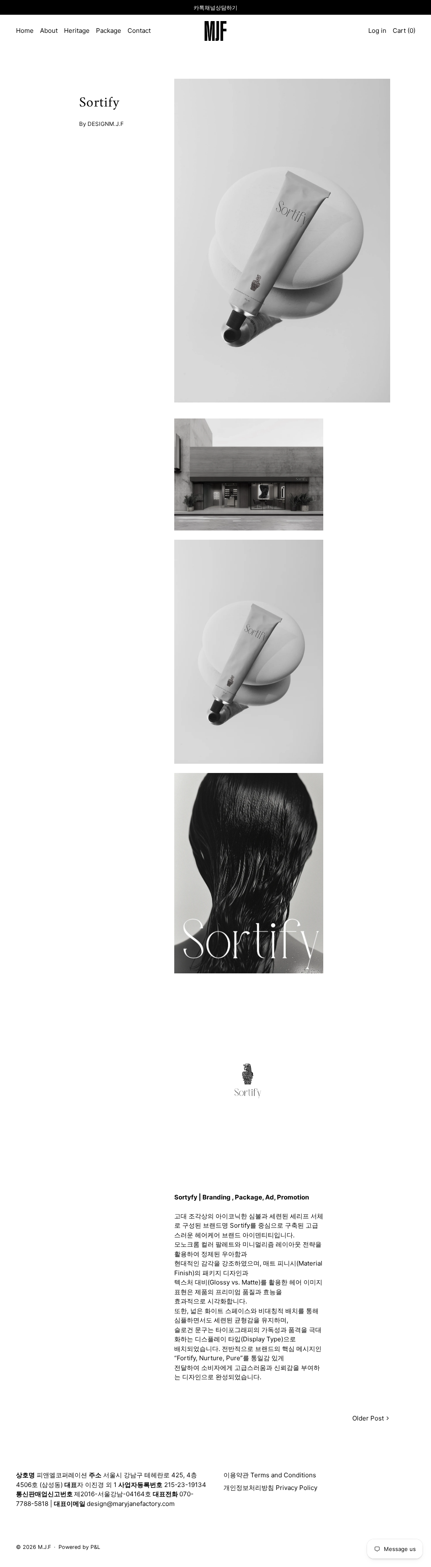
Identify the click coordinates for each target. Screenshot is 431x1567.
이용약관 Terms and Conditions (269, 1475)
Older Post (368, 1418)
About (49, 31)
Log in (377, 31)
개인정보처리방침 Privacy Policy (270, 1488)
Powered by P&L (79, 1547)
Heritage (77, 31)
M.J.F (44, 1547)
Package (108, 31)
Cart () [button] (404, 31)
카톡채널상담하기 (215, 7)
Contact (139, 31)
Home (25, 31)
